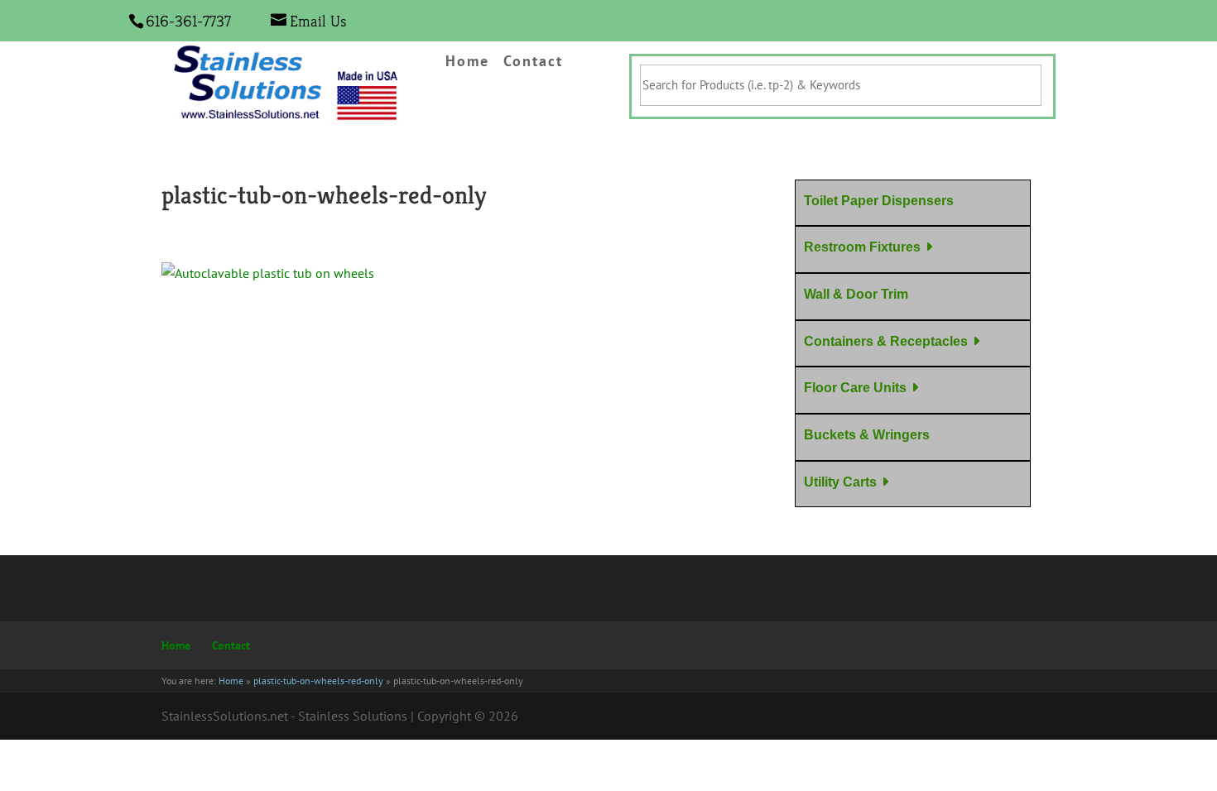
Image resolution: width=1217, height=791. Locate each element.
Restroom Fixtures (862, 247)
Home (467, 62)
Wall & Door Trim (856, 294)
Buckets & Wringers (867, 435)
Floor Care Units (855, 388)
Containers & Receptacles (886, 341)
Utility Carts (840, 482)
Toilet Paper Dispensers (879, 201)
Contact (533, 62)
